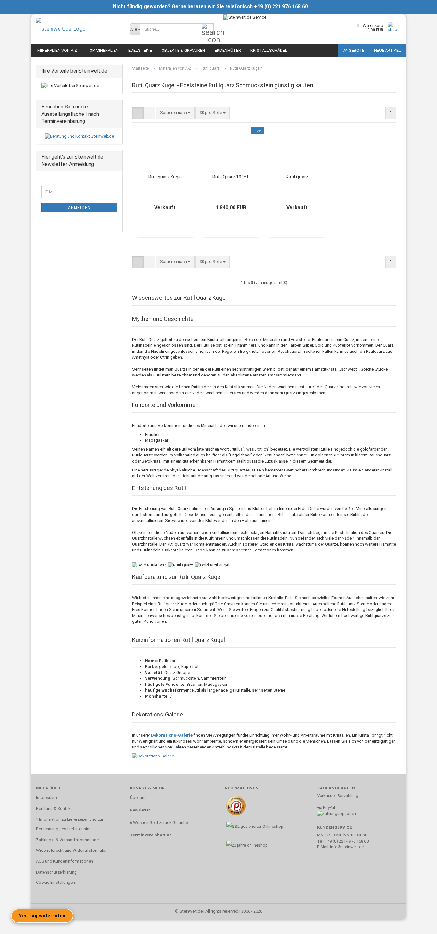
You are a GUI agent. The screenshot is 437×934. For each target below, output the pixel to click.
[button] (138, 113)
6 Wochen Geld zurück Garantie (159, 822)
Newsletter (140, 810)
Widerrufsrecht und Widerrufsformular (71, 850)
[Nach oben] (419, 924)
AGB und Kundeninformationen (64, 861)
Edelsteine (140, 50)
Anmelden (79, 207)
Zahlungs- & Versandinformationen (68, 839)
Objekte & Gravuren (183, 50)
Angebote (353, 50)
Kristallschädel (268, 50)
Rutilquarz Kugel (165, 176)
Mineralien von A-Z (57, 50)
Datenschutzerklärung (56, 872)
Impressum (46, 797)
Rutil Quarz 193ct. (230, 176)
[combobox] (175, 113)
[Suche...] (208, 29)
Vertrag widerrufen (42, 915)
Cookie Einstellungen (55, 882)
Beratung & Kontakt (54, 808)
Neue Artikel (387, 50)
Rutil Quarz (297, 176)
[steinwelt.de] (78, 28)
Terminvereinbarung (151, 835)
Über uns (138, 797)
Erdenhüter (228, 50)
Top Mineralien (103, 50)
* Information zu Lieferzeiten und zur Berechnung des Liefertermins (69, 824)
